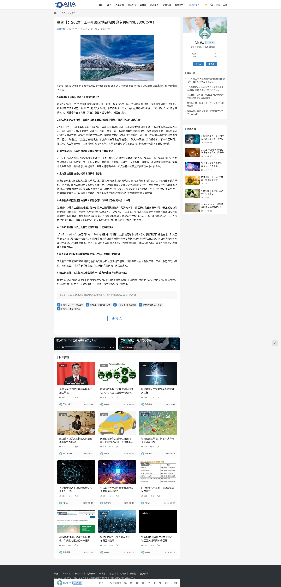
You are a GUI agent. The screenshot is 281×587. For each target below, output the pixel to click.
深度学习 (132, 4)
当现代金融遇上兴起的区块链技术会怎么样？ (75, 489)
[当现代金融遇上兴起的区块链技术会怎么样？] (76, 472)
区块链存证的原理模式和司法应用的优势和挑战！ (75, 440)
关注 (199, 64)
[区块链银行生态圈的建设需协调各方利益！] (158, 472)
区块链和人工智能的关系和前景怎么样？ (157, 391)
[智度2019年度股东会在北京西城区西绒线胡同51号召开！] (158, 521)
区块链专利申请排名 (127, 305)
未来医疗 (154, 4)
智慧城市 (179, 4)
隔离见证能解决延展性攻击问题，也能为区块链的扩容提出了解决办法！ (116, 440)
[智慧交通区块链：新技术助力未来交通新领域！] (158, 423)
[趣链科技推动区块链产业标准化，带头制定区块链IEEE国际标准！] (76, 521)
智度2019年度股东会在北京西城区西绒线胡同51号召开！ (157, 539)
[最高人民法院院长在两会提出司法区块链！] (76, 373)
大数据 (123, 573)
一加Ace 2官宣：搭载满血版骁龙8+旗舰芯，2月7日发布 (213, 207)
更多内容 (193, 4)
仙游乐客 (61, 29)
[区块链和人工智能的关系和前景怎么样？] (158, 373)
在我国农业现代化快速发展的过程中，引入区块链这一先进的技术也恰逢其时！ (116, 391)
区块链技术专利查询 (152, 305)
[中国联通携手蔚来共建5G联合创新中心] (192, 193)
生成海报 (116, 583)
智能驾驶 (167, 4)
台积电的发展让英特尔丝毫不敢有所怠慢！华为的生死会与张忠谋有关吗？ (212, 139)
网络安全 (91, 573)
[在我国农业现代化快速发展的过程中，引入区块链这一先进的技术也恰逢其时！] (117, 373)
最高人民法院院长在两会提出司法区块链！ (75, 391)
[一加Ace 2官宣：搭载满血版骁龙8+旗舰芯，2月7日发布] (192, 207)
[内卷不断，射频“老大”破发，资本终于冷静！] (192, 180)
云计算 (143, 4)
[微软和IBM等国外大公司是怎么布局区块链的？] (117, 521)
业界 (109, 4)
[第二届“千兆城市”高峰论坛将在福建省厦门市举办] (192, 152)
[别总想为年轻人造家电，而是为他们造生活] (192, 166)
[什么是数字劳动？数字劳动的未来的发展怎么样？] (117, 472)
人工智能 (119, 4)
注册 (225, 4)
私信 (212, 64)
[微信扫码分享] (125, 583)
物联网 (112, 573)
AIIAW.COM (129, 578)
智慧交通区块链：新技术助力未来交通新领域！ (157, 440)
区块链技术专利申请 (70, 309)
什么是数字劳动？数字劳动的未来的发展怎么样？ (116, 489)
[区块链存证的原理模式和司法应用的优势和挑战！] (76, 423)
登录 (218, 4)
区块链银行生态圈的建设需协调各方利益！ (157, 489)
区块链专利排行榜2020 (72, 305)
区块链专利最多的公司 (100, 305)
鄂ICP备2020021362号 (113, 578)
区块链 (94, 29)
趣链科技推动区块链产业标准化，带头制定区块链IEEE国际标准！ (75, 539)
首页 (101, 4)
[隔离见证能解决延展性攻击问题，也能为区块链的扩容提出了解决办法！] (117, 423)
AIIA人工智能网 (86, 578)
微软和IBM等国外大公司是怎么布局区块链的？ (116, 539)
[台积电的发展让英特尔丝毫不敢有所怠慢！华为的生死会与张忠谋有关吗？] (192, 139)
